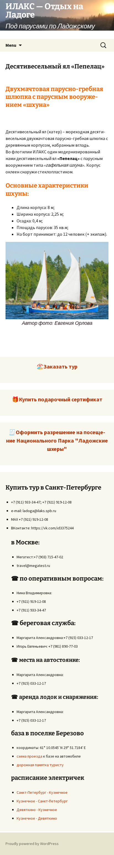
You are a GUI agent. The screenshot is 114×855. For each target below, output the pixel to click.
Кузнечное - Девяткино (37, 818)
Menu (11, 45)
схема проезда (29, 756)
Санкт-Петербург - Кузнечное (42, 792)
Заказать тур (60, 366)
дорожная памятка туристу (40, 764)
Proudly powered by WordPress (32, 843)
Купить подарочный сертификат (60, 399)
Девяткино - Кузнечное (37, 809)
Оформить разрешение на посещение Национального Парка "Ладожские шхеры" (57, 440)
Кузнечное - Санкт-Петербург (42, 801)
